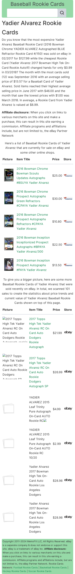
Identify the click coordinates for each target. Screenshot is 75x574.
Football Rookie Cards (25, 567)
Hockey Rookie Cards (14, 571)
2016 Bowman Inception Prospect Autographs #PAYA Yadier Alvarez (33, 265)
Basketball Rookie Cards (53, 567)
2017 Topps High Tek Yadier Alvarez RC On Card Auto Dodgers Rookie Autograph (40, 333)
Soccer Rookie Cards (40, 571)
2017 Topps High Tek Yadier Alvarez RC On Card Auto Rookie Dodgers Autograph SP (40, 372)
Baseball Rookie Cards (37, 4)
